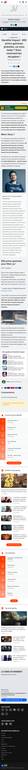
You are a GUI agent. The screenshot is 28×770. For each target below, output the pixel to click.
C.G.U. (2, 739)
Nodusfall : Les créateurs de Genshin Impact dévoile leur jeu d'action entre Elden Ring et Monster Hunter (20, 536)
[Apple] (6, 723)
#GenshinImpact (21, 284)
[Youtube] (14, 709)
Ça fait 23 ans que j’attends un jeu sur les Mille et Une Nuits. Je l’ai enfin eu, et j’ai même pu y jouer (14, 490)
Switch (14, 21)
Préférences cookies (6, 752)
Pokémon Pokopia (12, 572)
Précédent (5, 34)
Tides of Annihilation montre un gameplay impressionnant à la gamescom (18, 527)
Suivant (23, 34)
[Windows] (10, 723)
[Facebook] (2, 709)
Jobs (2, 759)
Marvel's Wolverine (12, 434)
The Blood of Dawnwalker (14, 448)
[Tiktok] (22, 709)
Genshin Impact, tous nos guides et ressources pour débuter (15, 363)
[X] (6, 709)
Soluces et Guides (13, 15)
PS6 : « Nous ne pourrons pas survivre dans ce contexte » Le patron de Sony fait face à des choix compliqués (20, 657)
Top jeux (14, 601)
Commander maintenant (21, 107)
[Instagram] (10, 709)
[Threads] (2, 713)
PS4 (18, 21)
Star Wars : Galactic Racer (14, 455)
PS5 (12, 21)
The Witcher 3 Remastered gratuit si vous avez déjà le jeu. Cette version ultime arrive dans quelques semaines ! (20, 508)
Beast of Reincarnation (13, 586)
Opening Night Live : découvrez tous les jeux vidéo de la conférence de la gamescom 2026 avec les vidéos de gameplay (20, 518)
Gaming (7, 15)
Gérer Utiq (3, 750)
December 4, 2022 (6, 291)
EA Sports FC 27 (12, 427)
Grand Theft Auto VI (13, 420)
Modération (4, 744)
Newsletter (4, 755)
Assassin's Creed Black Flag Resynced (15, 558)
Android (24, 21)
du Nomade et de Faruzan (12, 116)
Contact (3, 733)
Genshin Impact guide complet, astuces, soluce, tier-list (16, 357)
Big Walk (10, 593)
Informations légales (6, 737)
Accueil (2, 15)
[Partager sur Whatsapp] (14, 25)
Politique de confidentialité (8, 746)
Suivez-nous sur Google (15, 62)
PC (9, 21)
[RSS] (18, 709)
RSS (2, 757)
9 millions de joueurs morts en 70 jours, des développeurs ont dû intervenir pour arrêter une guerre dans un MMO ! (13, 629)
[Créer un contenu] (26, 15)
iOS (20, 21)
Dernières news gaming (14, 544)
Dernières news (14, 34)
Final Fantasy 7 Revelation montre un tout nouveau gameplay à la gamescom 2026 (20, 499)
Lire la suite (4, 696)
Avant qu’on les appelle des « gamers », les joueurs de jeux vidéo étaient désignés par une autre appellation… (19, 638)
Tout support (5, 21)
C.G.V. (2, 742)
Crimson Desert (12, 579)
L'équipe (3, 735)
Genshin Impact (14, 19)
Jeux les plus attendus (14, 463)
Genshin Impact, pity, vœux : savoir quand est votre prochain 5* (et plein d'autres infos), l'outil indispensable (16, 369)
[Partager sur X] (16, 25)
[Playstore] (2, 723)
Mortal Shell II (11, 565)
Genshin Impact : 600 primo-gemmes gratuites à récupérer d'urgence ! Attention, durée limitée (17, 374)
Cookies (3, 748)
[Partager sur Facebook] (11, 25)
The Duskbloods (12, 441)
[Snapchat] (6, 713)
